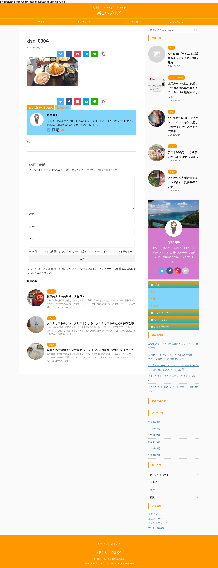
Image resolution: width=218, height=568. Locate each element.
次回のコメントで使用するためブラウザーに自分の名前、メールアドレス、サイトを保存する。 (83, 251)
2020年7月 (154, 435)
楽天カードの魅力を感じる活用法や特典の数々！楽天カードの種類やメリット (170, 356)
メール (33, 226)
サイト (32, 238)
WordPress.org (156, 527)
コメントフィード (157, 523)
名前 (32, 214)
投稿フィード (155, 518)
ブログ (41, 22)
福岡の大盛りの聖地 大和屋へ (66, 296)
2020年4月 (154, 448)
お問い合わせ (176, 22)
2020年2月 (154, 455)
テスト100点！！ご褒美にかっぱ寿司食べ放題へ (173, 378)
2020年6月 (154, 441)
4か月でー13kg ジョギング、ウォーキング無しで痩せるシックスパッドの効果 (173, 367)
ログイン (153, 513)
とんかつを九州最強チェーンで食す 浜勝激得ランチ (183, 182)
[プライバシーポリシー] (109, 544)
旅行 (155, 298)
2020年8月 (154, 428)
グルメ (156, 291)
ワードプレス (131, 22)
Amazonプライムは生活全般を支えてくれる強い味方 (183, 58)
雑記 (155, 305)
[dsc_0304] (86, 54)
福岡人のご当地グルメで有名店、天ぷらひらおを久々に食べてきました (90, 350)
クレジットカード (86, 22)
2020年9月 (154, 421)
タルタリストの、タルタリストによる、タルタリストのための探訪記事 (90, 323)
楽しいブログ (109, 13)
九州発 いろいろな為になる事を (109, 559)
